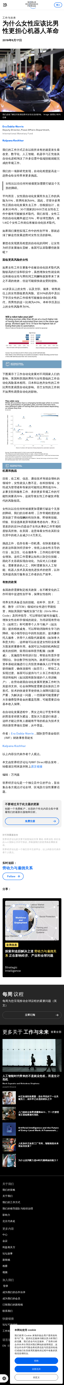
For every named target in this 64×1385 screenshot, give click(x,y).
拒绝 (36, 1361)
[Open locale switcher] (4, 1378)
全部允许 (36, 1369)
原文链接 (37, 766)
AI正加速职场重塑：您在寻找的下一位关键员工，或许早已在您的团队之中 (38, 1097)
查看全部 (56, 1031)
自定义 (36, 1377)
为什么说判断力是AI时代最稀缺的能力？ (38, 1160)
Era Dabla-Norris (12, 126)
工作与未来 (9, 17)
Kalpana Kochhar (13, 140)
